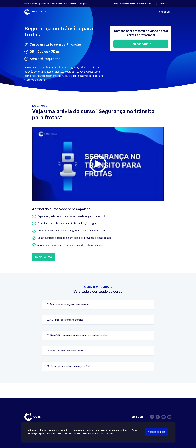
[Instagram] (163, 417)
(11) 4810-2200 (162, 3)
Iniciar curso (43, 257)
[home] (35, 12)
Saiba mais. (108, 433)
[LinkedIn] (152, 417)
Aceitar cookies (156, 432)
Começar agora (141, 44)
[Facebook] (158, 417)
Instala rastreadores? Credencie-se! (133, 3)
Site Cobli (137, 416)
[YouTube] (169, 417)
